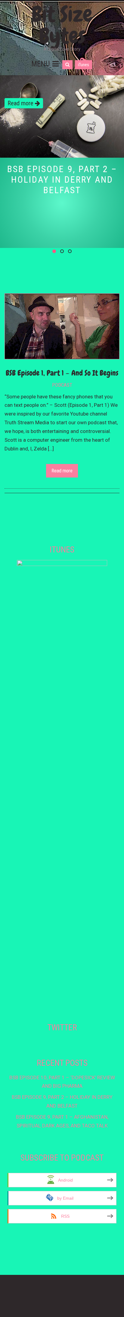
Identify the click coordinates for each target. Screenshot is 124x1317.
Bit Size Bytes (62, 25)
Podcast (62, 385)
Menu (40, 64)
